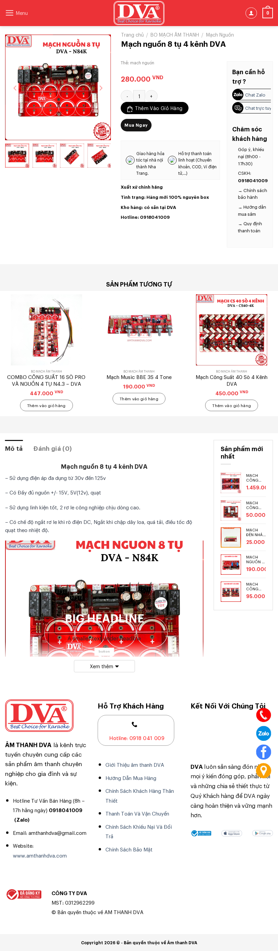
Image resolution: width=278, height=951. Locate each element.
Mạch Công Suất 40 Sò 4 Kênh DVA (231, 380)
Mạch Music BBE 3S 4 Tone (139, 377)
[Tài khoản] (251, 13)
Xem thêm (101, 666)
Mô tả (14, 448)
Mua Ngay (135, 125)
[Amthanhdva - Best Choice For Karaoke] (139, 13)
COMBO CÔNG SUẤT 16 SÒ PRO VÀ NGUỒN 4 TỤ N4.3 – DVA (46, 380)
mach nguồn (142, 62)
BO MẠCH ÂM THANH (175, 34)
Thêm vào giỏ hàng (158, 108)
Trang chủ (132, 34)
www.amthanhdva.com (40, 855)
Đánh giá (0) (52, 448)
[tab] (14, 448)
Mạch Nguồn (220, 34)
